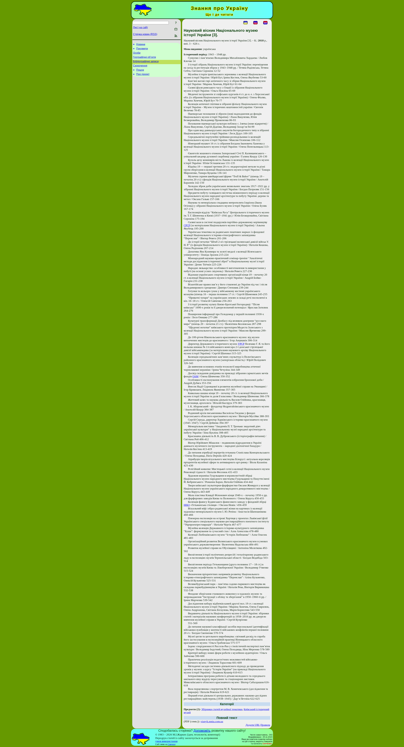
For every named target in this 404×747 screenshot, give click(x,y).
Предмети (142, 48)
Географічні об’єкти (144, 57)
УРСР (241, 343)
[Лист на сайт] (176, 29)
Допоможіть (202, 730)
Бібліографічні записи (146, 61)
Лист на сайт (140, 27)
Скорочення (140, 65)
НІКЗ (187, 505)
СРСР (187, 225)
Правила (265, 724)
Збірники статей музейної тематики (221, 709)
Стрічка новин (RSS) (145, 34)
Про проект (142, 74)
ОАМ (195, 376)
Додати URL (253, 724)
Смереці (171, 744)
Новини (140, 44)
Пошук (140, 70)
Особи (136, 53)
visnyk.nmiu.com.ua (212, 721)
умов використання (166, 741)
